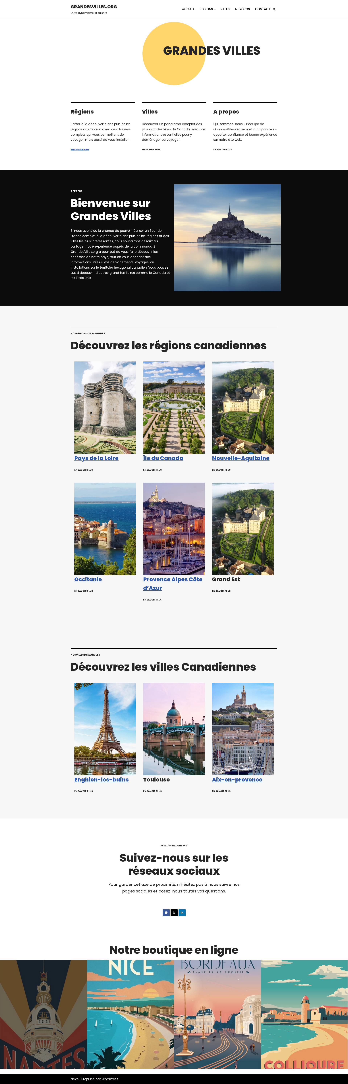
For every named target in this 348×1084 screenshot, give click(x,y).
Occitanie (88, 579)
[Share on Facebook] (166, 912)
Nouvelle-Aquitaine (241, 458)
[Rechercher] (274, 9)
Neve (75, 1079)
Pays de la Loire (96, 458)
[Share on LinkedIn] (182, 912)
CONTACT (262, 9)
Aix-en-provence (237, 779)
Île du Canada (163, 458)
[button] (215, 9)
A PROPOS (242, 9)
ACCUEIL (188, 9)
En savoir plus (80, 149)
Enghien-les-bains (101, 779)
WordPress (110, 1079)
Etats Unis (83, 278)
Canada (160, 273)
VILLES (225, 9)
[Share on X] (174, 912)
